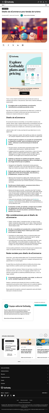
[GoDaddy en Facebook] (2, 396)
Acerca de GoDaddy (5, 367)
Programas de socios (5, 377)
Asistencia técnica (4, 371)
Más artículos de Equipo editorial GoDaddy (13, 318)
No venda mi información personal (24, 402)
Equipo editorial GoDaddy (29, 15)
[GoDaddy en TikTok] (8, 396)
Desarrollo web (9, 341)
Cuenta (2, 380)
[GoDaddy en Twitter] (11, 396)
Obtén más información (9, 355)
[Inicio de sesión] (43, 2)
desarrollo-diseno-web (40, 305)
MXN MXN (44, 392)
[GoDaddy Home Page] (6, 388)
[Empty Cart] (46, 2)
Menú (3, 5)
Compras (3, 383)
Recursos (3, 374)
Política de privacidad (24, 400)
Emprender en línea (26, 343)
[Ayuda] (41, 2)
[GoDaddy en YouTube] (14, 396)
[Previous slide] (41, 335)
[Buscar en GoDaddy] (46, 5)
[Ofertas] (38, 2)
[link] (8, 45)
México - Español (4, 392)
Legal (18, 400)
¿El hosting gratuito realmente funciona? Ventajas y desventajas (10, 348)
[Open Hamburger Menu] (2, 1)
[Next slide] (45, 335)
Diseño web (5, 8)
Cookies (31, 400)
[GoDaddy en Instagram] (5, 396)
